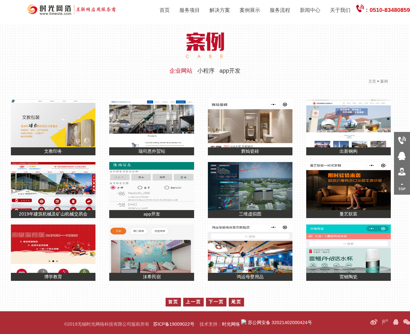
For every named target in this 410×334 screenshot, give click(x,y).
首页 (165, 10)
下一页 (216, 301)
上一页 (193, 301)
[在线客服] (402, 155)
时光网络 (231, 324)
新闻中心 (310, 10)
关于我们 (340, 10)
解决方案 (219, 10)
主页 (372, 81)
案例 (384, 81)
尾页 (236, 301)
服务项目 (189, 10)
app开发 (230, 71)
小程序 (206, 71)
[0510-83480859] (402, 140)
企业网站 (181, 71)
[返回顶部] (402, 187)
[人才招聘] (402, 171)
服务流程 (280, 10)
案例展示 (250, 10)
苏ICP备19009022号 (173, 324)
